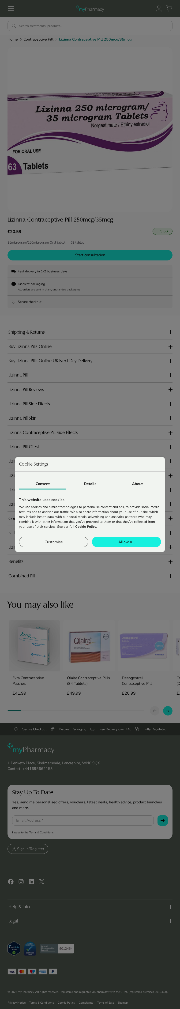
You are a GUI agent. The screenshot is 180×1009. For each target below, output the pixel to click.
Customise (54, 542)
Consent (43, 483)
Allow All (126, 542)
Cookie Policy (85, 526)
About (137, 483)
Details (90, 483)
